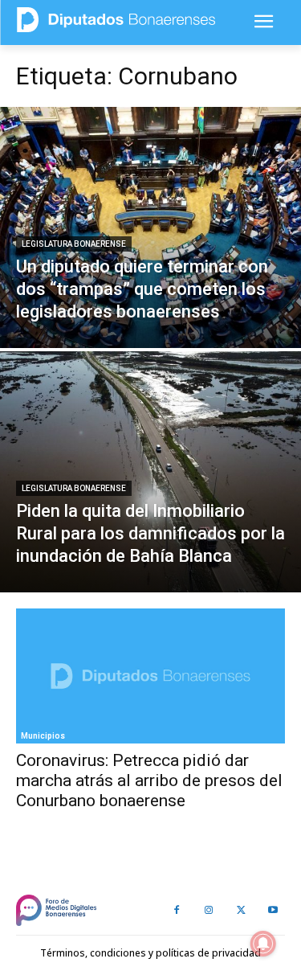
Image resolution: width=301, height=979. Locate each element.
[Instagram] (209, 911)
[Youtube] (273, 911)
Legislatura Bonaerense (74, 244)
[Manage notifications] (263, 943)
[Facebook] (177, 911)
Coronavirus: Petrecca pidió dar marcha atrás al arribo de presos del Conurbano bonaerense (149, 780)
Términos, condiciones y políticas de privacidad (150, 953)
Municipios (43, 735)
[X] (241, 911)
